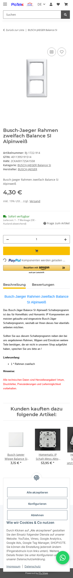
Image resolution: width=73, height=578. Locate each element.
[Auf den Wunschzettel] (61, 52)
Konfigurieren (37, 503)
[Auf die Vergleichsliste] (51, 52)
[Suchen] (65, 14)
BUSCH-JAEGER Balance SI (34, 165)
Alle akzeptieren (37, 492)
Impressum (13, 566)
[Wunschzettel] (58, 4)
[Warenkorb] (66, 4)
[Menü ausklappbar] (5, 2)
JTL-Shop (43, 573)
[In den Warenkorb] (6, 42)
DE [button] (40, 4)
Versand (35, 201)
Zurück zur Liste (15, 30)
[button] (51, 4)
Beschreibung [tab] (14, 285)
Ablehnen (37, 515)
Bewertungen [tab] (43, 285)
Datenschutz (33, 566)
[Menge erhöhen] (65, 239)
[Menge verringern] (7, 239)
